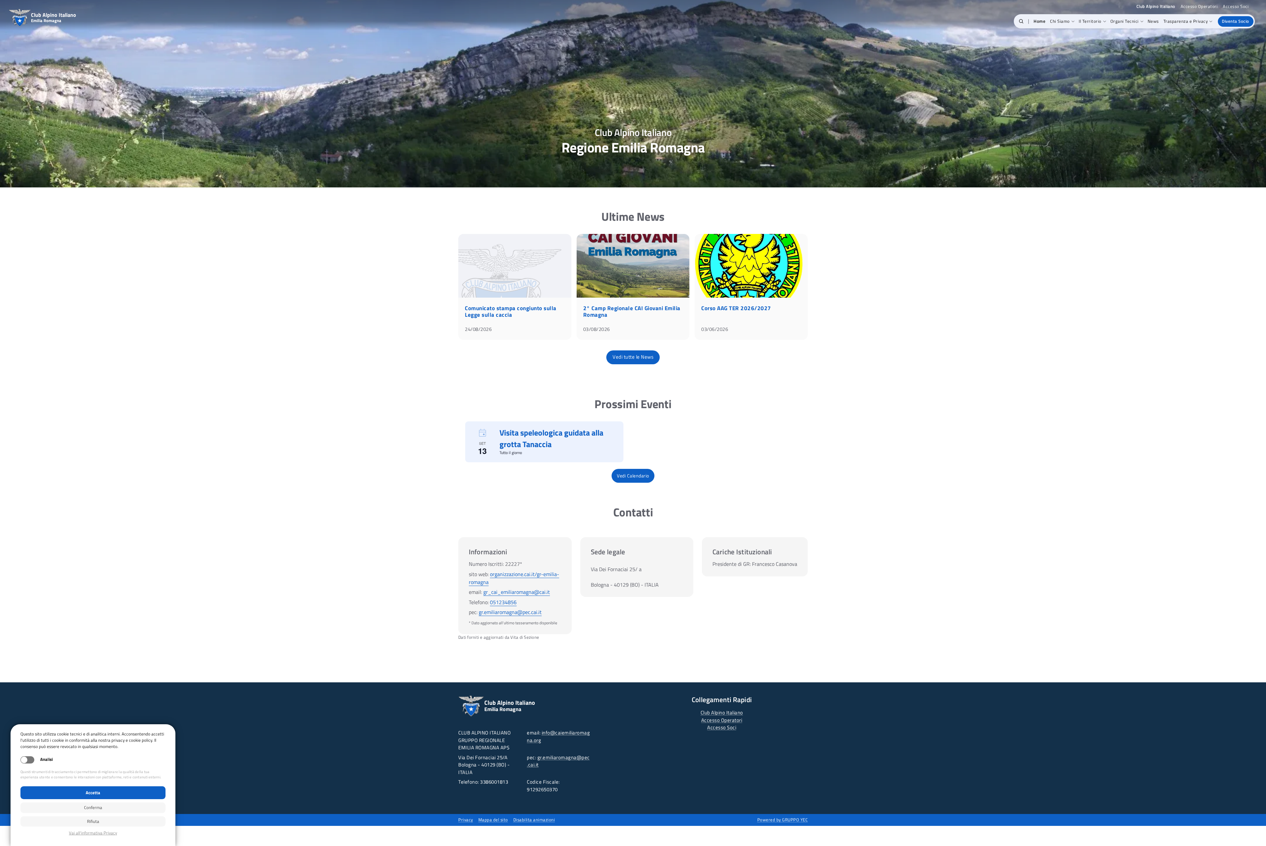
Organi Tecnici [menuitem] (1124, 21)
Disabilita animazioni (534, 819)
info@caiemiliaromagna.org (558, 736)
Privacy (465, 819)
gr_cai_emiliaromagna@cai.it (516, 592)
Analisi (46, 759)
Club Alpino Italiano (722, 712)
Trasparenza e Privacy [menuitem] (1185, 21)
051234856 (503, 602)
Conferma (93, 807)
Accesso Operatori (1199, 6)
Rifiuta (93, 821)
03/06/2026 (714, 329)
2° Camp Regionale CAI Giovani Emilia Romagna (631, 311)
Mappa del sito (493, 819)
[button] (1021, 21)
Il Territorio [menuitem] (1090, 21)
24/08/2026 (478, 329)
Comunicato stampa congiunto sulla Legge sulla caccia (511, 311)
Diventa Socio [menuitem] (1235, 21)
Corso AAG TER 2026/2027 (736, 308)
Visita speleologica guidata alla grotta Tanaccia (551, 438)
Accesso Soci (1236, 6)
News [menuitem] (1153, 21)
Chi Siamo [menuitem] (1060, 21)
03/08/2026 (596, 329)
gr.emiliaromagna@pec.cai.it (510, 612)
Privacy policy (93, 833)
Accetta (93, 792)
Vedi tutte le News (633, 357)
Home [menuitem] (1039, 21)
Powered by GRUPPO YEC (782, 819)
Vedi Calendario (633, 475)
